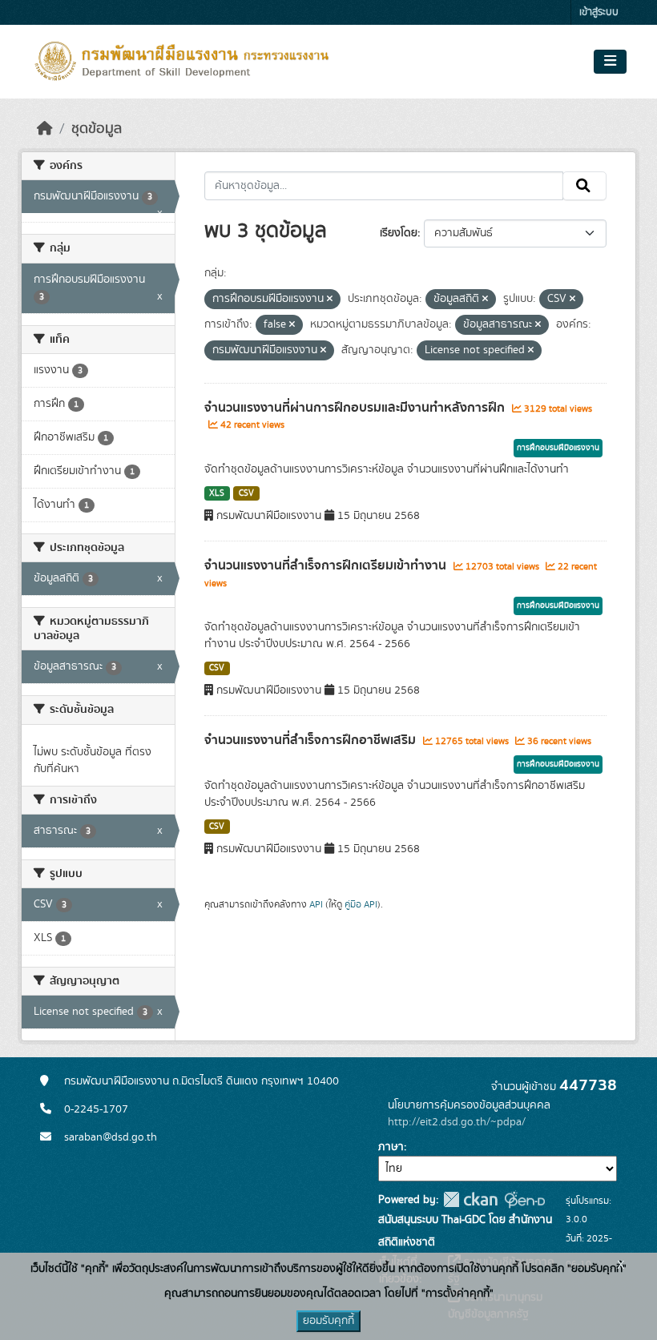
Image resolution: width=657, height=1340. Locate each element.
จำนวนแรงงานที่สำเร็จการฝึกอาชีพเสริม (311, 740)
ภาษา (391, 1147)
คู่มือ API (361, 904)
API (316, 904)
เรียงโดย (398, 233)
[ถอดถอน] (330, 299)
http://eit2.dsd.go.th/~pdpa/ (457, 1122)
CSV (246, 493)
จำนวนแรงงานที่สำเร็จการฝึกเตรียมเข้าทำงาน (326, 565)
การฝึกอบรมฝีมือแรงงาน (558, 447)
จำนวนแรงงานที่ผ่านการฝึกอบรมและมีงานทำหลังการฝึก (356, 407)
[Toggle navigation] (610, 62)
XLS (216, 493)
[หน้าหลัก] (45, 129)
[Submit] (584, 185)
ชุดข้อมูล (96, 129)
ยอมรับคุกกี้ (328, 1321)
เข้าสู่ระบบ (599, 12)
